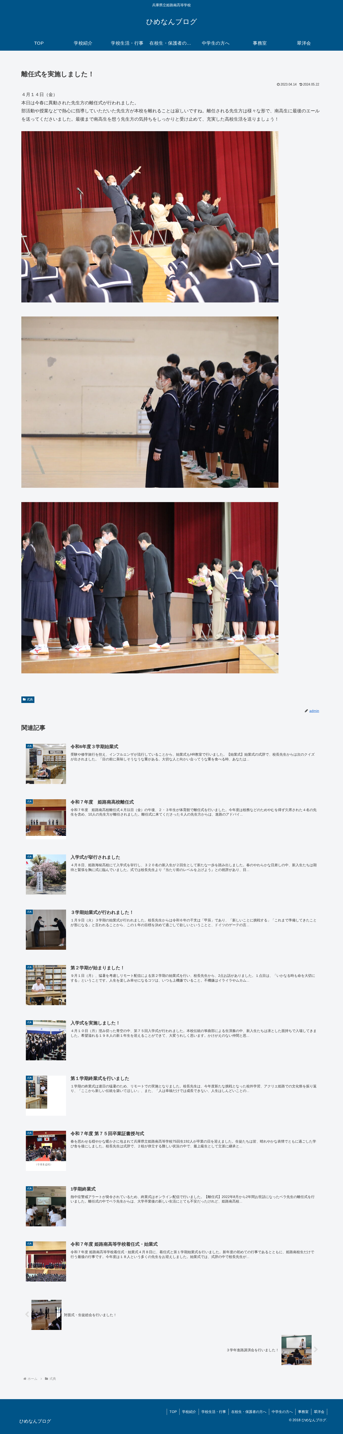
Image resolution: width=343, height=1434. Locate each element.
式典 (30, 699)
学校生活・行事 (213, 1412)
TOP (173, 1412)
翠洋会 (319, 1412)
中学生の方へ (282, 1412)
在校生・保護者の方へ (248, 1412)
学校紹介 (189, 1412)
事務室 (303, 1412)
